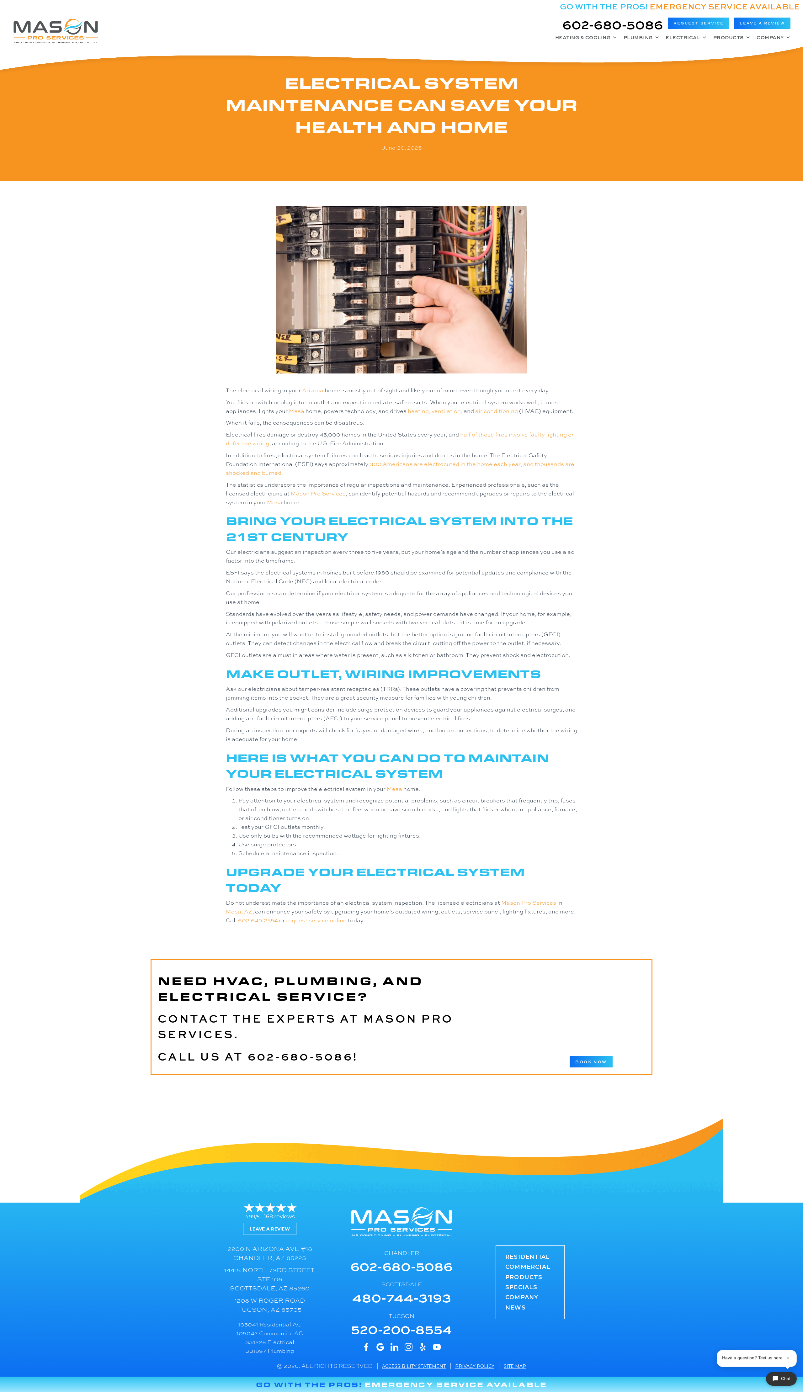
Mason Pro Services (318, 493)
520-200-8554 (401, 1329)
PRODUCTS (524, 1277)
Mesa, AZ (239, 911)
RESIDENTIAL (527, 1256)
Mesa (296, 411)
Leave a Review (270, 1229)
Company (770, 37)
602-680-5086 (612, 24)
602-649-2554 (258, 920)
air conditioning (496, 411)
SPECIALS (521, 1287)
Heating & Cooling (583, 37)
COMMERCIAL (527, 1266)
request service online (316, 920)
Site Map (515, 1366)
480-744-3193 (401, 1297)
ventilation (446, 411)
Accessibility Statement (414, 1366)
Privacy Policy (474, 1366)
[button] (698, 23)
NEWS (515, 1307)
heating (418, 411)
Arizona (312, 390)
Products (728, 37)
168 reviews (279, 1216)
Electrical (683, 37)
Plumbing (638, 37)
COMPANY (521, 1297)
